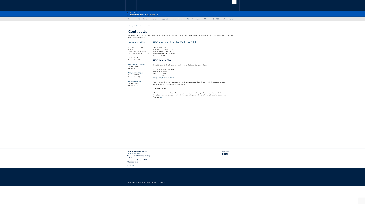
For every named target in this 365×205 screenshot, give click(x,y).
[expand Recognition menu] (201, 19)
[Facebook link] (223, 154)
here (160, 97)
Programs (164, 19)
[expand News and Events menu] (184, 19)
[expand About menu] (140, 19)
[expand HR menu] (189, 19)
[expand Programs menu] (168, 19)
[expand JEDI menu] (208, 19)
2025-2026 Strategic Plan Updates (222, 19)
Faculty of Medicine (134, 26)
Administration (136, 42)
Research (154, 19)
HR (187, 19)
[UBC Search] (234, 2)
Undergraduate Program (136, 64)
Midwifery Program (134, 81)
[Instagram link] (226, 154)
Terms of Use (145, 182)
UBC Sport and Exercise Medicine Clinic (175, 42)
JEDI (205, 19)
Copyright (153, 182)
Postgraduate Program (135, 73)
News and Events (176, 19)
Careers (145, 19)
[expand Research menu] (158, 19)
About (137, 19)
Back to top (131, 165)
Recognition (196, 19)
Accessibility (161, 182)
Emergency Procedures (133, 182)
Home (130, 19)
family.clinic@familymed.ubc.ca (163, 77)
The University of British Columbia (130, 5)
